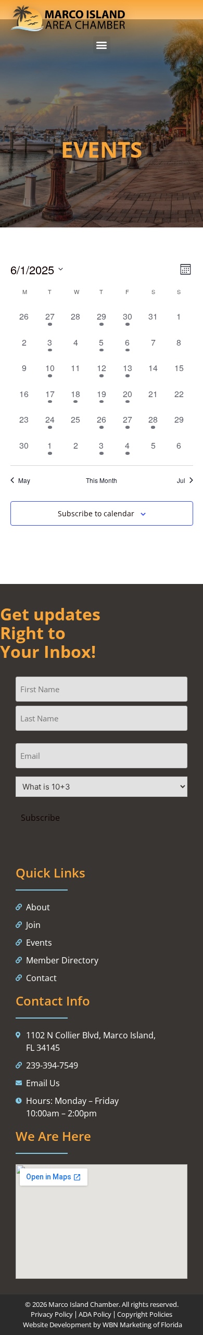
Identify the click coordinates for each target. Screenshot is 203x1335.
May (24, 480)
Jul (181, 480)
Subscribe (40, 817)
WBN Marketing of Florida (142, 1324)
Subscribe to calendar (96, 513)
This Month (101, 480)
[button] (101, 45)
